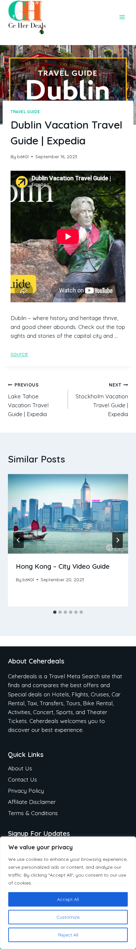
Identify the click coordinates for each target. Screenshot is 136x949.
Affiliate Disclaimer (32, 801)
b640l (23, 156)
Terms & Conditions (33, 813)
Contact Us (22, 779)
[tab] (54, 612)
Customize (68, 917)
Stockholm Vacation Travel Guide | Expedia (102, 399)
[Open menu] (122, 17)
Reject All (68, 935)
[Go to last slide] (18, 540)
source (19, 353)
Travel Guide (25, 111)
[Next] (117, 540)
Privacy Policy (26, 790)
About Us (20, 768)
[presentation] (68, 514)
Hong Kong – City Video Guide (63, 566)
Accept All (68, 899)
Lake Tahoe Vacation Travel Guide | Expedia (28, 399)
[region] (68, 893)
